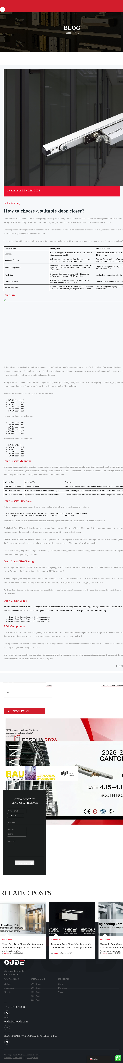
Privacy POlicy (33, 1058)
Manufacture (9, 988)
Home (68, 32)
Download (62, 988)
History (7, 984)
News (60, 984)
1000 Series (36, 984)
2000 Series (36, 988)
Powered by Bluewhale (13, 1058)
